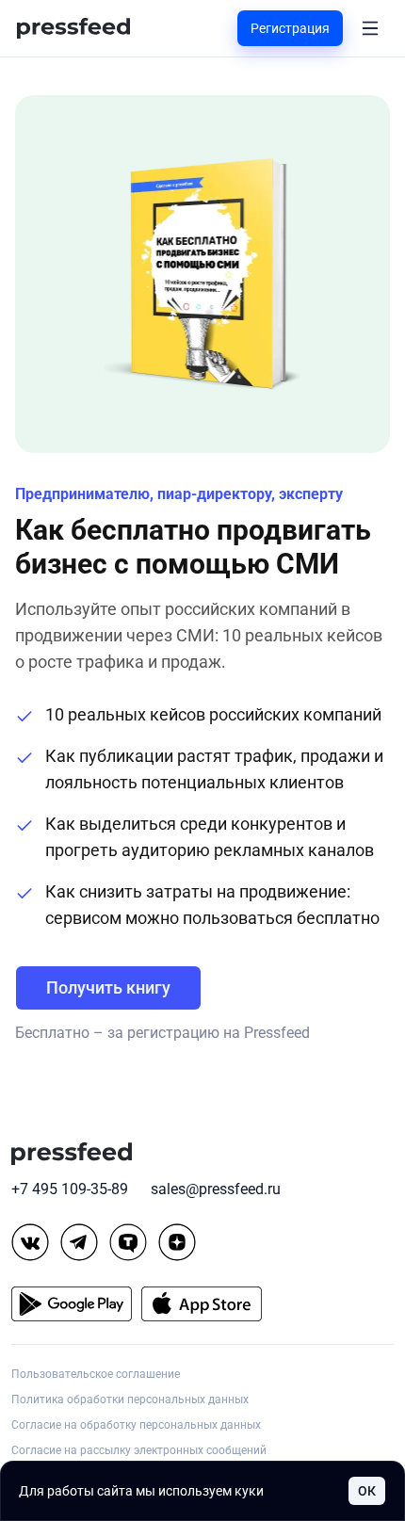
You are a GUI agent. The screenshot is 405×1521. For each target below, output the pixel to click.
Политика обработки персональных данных (130, 1399)
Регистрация (290, 28)
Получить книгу (108, 987)
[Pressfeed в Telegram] (79, 1242)
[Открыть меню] (370, 28)
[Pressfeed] (73, 29)
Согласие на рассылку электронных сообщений (139, 1450)
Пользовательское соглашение (95, 1374)
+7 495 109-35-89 (69, 1189)
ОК (367, 1490)
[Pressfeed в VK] (30, 1242)
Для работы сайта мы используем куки (141, 1490)
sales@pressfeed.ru (216, 1189)
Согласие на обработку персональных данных (136, 1425)
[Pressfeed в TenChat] (128, 1242)
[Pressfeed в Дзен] (177, 1242)
